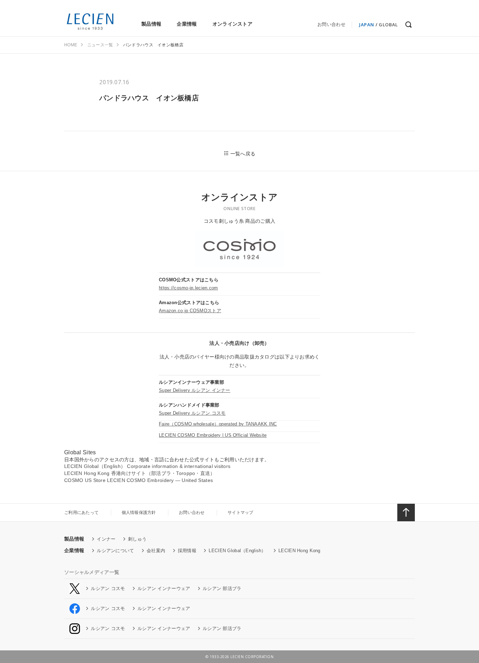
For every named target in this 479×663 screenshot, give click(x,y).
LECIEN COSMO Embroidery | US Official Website (213, 435)
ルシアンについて (115, 550)
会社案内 (156, 550)
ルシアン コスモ (108, 588)
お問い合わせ (331, 24)
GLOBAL (388, 24)
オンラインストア (232, 24)
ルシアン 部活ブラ (222, 588)
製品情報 (151, 24)
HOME (70, 44)
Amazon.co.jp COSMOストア (190, 310)
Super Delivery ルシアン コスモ (192, 413)
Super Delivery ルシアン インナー (194, 390)
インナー (106, 539)
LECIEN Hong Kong (299, 550)
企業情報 (187, 24)
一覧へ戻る (242, 153)
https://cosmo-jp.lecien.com (188, 287)
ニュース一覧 (100, 44)
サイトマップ (241, 512)
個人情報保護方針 (139, 512)
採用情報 (187, 550)
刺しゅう (137, 539)
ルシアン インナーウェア (163, 588)
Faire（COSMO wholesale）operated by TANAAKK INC (218, 424)
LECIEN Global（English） (237, 550)
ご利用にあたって (81, 512)
